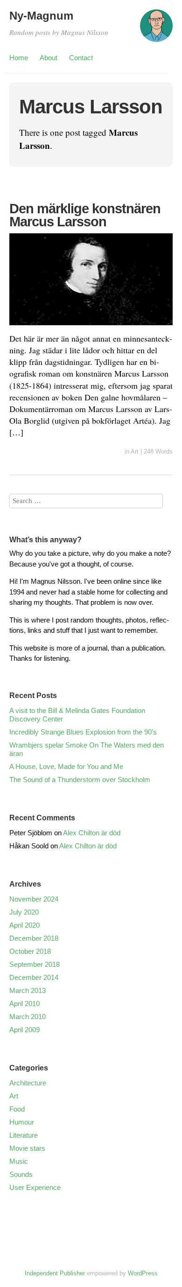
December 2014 (33, 977)
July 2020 (24, 912)
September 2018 (34, 964)
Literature (23, 1135)
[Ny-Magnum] (156, 29)
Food (17, 1109)
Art (135, 451)
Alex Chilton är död (91, 833)
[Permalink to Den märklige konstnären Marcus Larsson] (91, 326)
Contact (81, 58)
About (48, 58)
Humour (21, 1122)
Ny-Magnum (41, 15)
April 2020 (24, 925)
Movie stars (27, 1148)
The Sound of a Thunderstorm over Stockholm (79, 779)
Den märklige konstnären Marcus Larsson (85, 215)
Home (18, 58)
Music (18, 1161)
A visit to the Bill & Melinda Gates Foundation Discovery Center (77, 714)
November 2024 (33, 899)
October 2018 (30, 951)
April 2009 (24, 1030)
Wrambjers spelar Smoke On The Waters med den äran (86, 749)
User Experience (35, 1187)
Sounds (21, 1174)
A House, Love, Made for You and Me (66, 766)
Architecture (27, 1083)
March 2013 (27, 990)
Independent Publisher (55, 1273)
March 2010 (27, 1017)
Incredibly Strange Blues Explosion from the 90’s (83, 732)
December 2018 (33, 938)
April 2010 (24, 1003)
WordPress (143, 1273)
